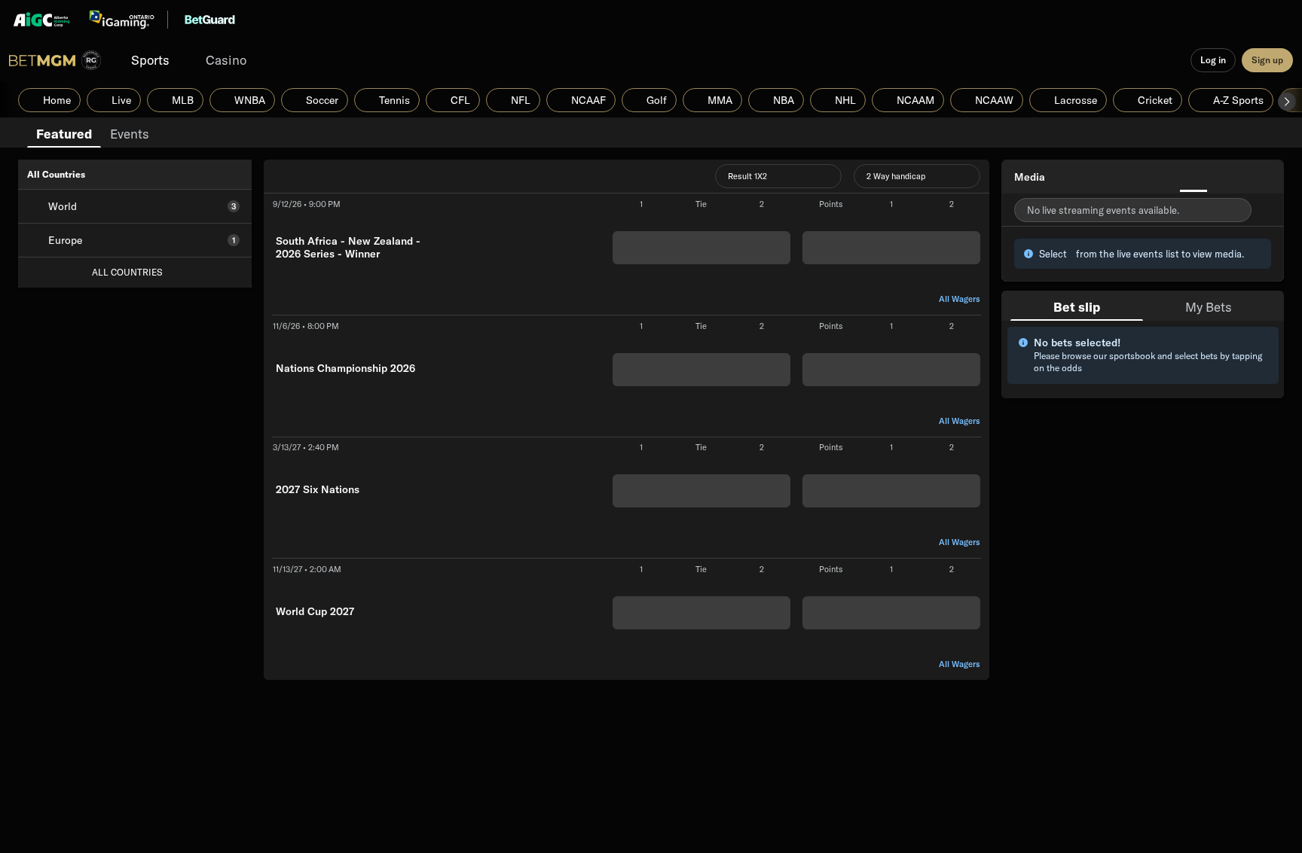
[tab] (64, 132)
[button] (1287, 102)
